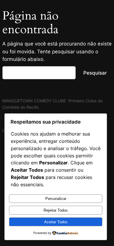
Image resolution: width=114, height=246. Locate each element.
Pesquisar (95, 73)
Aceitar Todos (56, 222)
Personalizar (55, 198)
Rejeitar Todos (56, 210)
